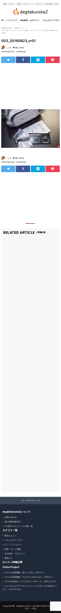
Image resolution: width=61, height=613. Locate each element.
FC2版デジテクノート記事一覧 (19, 526)
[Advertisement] (30, 86)
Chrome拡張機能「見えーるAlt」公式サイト (25, 572)
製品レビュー (11, 535)
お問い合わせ (11, 517)
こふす (9, 47)
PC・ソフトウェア (9, 20)
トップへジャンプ (31, 500)
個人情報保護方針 (13, 521)
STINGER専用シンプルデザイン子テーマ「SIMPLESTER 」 (31, 581)
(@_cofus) (19, 47)
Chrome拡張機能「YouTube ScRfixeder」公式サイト (29, 577)
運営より (9, 558)
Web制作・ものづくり (29, 20)
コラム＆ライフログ (50, 20)
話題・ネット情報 (13, 549)
